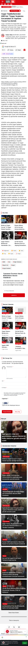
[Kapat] (25, 631)
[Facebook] (9, 627)
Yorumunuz (10, 366)
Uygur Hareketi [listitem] (6, 268)
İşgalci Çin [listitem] (5, 265)
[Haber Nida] (10, 1)
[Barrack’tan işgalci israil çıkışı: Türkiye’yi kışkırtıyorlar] (14, 554)
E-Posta (4, 387)
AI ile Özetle (9, 54)
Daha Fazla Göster (14, 612)
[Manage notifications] (3, 642)
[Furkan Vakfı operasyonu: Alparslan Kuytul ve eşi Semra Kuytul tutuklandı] (14, 538)
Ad (3, 381)
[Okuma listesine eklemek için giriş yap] (24, 50)
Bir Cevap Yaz (7, 358)
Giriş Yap (17, 411)
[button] (5, 4)
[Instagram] (19, 627)
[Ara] (2, 4)
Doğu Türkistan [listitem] (17, 262)
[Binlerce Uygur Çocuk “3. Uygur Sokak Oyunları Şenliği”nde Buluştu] (7, 222)
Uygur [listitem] (13, 265)
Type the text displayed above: (11, 405)
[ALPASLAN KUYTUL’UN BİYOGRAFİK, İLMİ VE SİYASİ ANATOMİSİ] (14, 602)
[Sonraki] (15, 6)
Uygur (22, 58)
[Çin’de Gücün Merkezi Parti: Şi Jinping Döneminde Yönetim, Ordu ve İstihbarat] (21, 238)
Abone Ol (14, 295)
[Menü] (2, 1)
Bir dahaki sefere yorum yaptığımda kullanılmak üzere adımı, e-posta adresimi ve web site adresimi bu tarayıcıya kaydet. (14, 394)
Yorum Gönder (7, 411)
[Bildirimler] (11, 4)
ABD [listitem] (3, 262)
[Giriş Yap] (8, 4)
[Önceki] (13, 6)
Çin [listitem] (9, 262)
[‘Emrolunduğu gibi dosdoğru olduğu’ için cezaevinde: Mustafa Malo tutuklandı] (14, 489)
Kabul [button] (24, 643)
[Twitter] (14, 627)
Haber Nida (9, 34)
